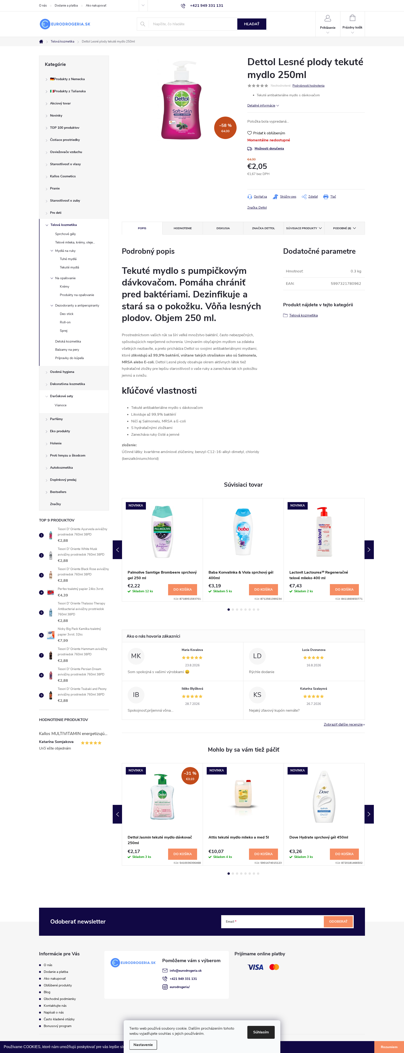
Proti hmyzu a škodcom (67, 455)
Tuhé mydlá (68, 259)
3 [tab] (237, 609)
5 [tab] (245, 609)
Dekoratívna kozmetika (67, 384)
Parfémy (56, 419)
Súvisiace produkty (301, 228)
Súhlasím (261, 1032)
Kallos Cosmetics (63, 176)
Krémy (64, 286)
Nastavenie (143, 1044)
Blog (47, 992)
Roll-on (65, 322)
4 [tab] (241, 609)
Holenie (55, 443)
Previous (117, 549)
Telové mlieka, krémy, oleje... (75, 242)
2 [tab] (233, 609)
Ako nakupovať (96, 6)
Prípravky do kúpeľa (69, 358)
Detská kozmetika (68, 341)
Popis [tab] (142, 228)
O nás (43, 6)
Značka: (257, 208)
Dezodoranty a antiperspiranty (77, 305)
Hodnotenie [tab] (183, 228)
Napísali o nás (54, 1012)
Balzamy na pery (67, 349)
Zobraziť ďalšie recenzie (343, 724)
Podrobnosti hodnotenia (308, 86)
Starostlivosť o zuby (65, 200)
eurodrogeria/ (180, 987)
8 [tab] (258, 609)
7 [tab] (254, 609)
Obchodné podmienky (60, 999)
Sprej (63, 330)
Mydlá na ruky (65, 251)
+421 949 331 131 (183, 979)
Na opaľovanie (65, 278)
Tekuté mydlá (69, 267)
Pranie (55, 188)
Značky (55, 504)
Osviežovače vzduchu (66, 152)
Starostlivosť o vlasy (65, 164)
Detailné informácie (261, 105)
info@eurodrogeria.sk (186, 970)
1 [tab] (228, 609)
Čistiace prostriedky (65, 140)
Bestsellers (58, 492)
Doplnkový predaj (63, 480)
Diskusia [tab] (223, 228)
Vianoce (60, 405)
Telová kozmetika (63, 225)
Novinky (56, 115)
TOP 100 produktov (64, 127)
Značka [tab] (263, 228)
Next (369, 549)
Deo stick (66, 314)
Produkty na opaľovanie (77, 295)
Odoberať (338, 921)
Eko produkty (60, 431)
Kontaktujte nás (55, 1005)
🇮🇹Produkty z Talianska (68, 91)
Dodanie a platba (66, 6)
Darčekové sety (61, 396)
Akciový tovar (60, 103)
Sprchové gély (65, 234)
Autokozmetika (61, 467)
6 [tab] (250, 609)
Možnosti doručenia (269, 148)
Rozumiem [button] (389, 1047)
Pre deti (55, 213)
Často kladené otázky (59, 1019)
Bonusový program (58, 1026)
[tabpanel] (162, 549)
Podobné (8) (342, 228)
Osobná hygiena (62, 372)
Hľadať (252, 24)
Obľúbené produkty (58, 985)
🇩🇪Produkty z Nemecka (67, 79)
